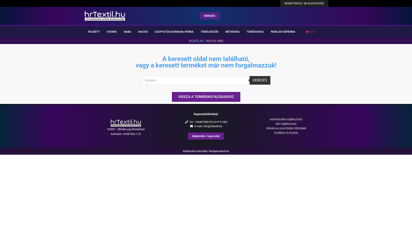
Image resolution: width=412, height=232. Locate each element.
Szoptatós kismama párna (174, 31)
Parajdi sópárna (283, 31)
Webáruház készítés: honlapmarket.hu (206, 151)
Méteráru (232, 31)
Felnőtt (94, 31)
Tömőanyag (255, 31)
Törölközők (209, 31)
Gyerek (112, 31)
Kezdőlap (196, 41)
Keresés (260, 80)
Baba (127, 31)
